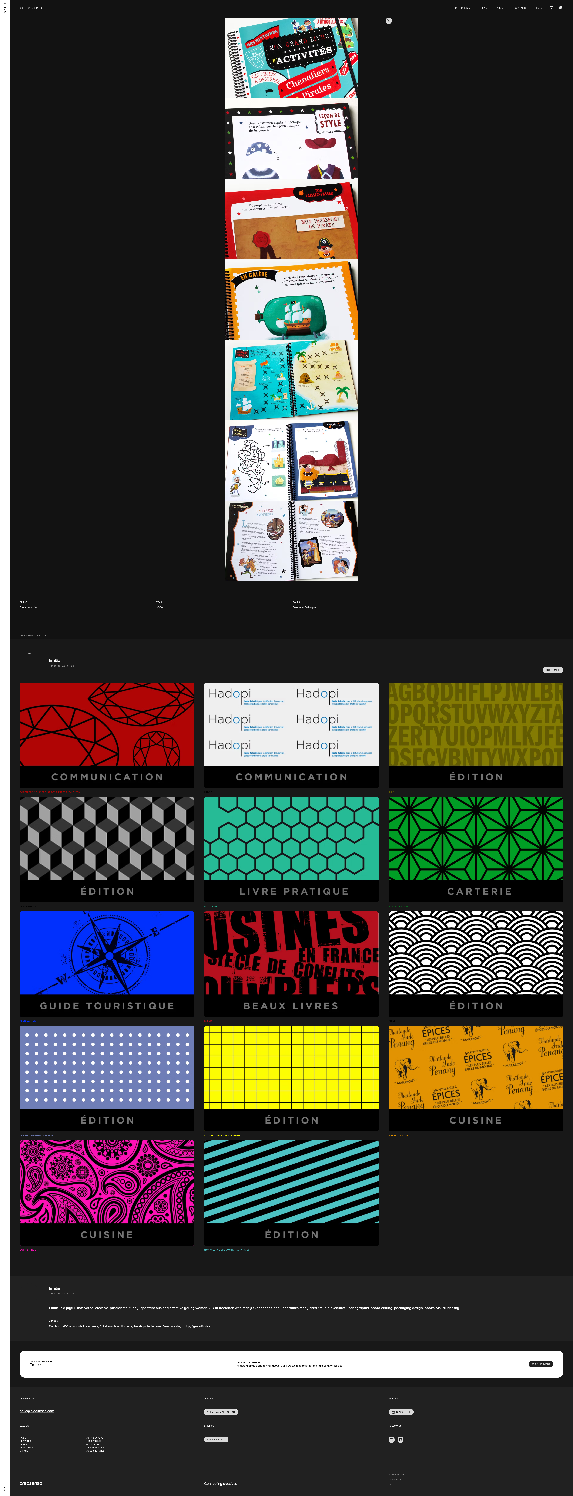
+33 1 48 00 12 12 (94, 1438)
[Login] (561, 7)
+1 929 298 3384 (94, 1441)
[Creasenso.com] (31, 8)
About (501, 8)
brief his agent (541, 1364)
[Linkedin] (400, 1440)
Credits (392, 1484)
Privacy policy (395, 1479)
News (484, 8)
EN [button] (537, 8)
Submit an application (221, 1412)
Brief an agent (216, 1439)
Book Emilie (553, 670)
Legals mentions (396, 1474)
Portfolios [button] (461, 8)
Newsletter (403, 1412)
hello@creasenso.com (37, 1411)
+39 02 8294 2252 (95, 1451)
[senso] (5, 8)
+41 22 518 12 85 (94, 1444)
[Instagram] (551, 7)
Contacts (520, 8)
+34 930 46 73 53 (94, 1448)
